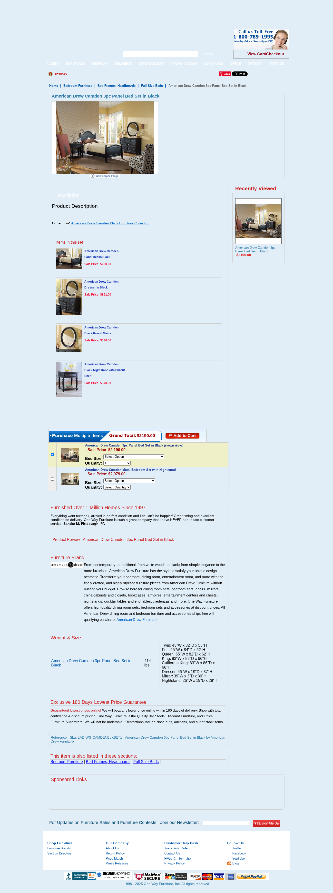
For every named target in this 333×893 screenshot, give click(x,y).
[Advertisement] (88, 11)
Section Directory (59, 853)
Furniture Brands (59, 848)
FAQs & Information (178, 858)
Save (227, 74)
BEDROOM (99, 63)
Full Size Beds (152, 86)
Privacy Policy (174, 863)
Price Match (114, 858)
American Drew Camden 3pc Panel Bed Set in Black (255, 249)
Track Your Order (176, 848)
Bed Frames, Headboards (117, 86)
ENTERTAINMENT (151, 63)
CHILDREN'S (123, 63)
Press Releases (117, 863)
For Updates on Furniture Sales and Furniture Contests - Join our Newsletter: (124, 822)
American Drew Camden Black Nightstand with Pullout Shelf (104, 370)
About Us (112, 848)
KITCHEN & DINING (183, 63)
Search (207, 54)
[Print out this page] (106, 75)
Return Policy (115, 853)
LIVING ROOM (214, 63)
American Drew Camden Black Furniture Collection (110, 223)
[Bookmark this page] (81, 75)
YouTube (238, 858)
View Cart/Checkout (265, 54)
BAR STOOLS (75, 63)
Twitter (237, 848)
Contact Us (172, 853)
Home (53, 86)
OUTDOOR (255, 63)
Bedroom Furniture (77, 86)
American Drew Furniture (137, 620)
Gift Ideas (60, 74)
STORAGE (276, 63)
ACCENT (53, 63)
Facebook (239, 853)
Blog (235, 863)
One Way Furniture (79, 43)
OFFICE (235, 63)
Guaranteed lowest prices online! (75, 710)
